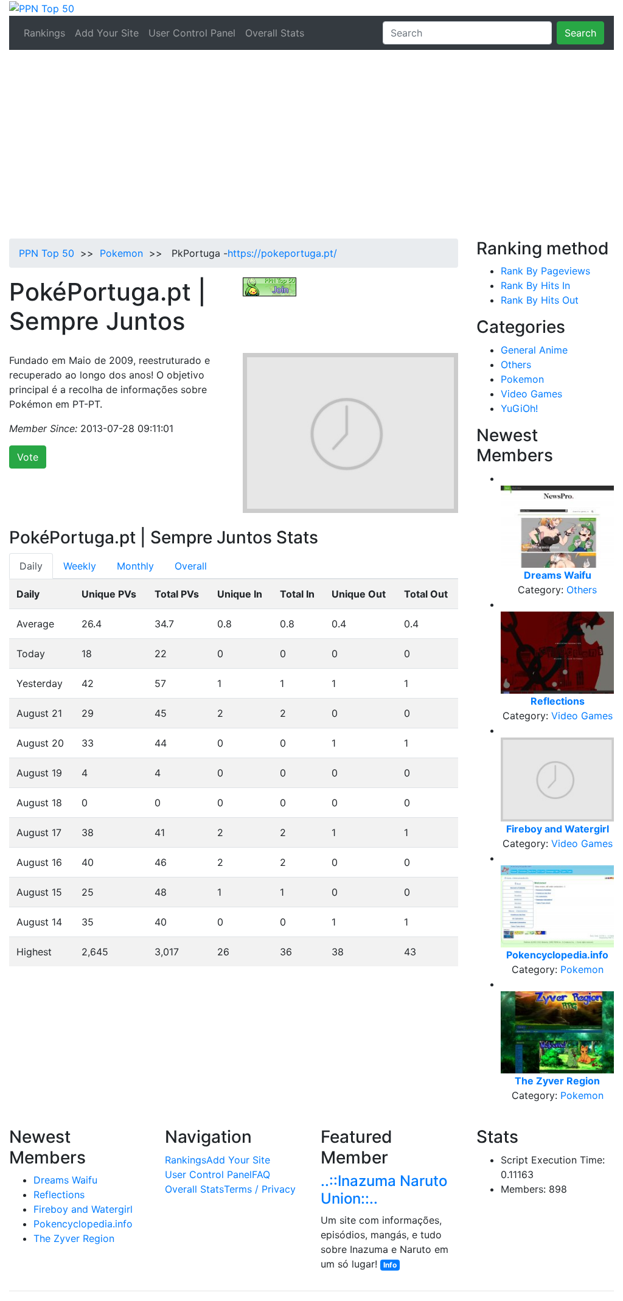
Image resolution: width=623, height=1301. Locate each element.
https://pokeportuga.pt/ (282, 253)
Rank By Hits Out (540, 300)
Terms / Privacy (260, 1189)
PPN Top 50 (46, 253)
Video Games (531, 394)
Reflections (59, 1194)
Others (516, 364)
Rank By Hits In (535, 285)
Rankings (44, 33)
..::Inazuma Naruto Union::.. (384, 1189)
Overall (191, 566)
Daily (31, 566)
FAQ (261, 1174)
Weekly (79, 566)
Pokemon (121, 253)
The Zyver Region (73, 1238)
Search (580, 33)
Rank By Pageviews (545, 271)
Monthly (135, 566)
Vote (27, 457)
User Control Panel (191, 33)
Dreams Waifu (65, 1180)
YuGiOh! (519, 408)
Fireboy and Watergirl (83, 1209)
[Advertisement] (311, 147)
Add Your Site (107, 33)
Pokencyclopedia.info (83, 1224)
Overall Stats (274, 33)
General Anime (534, 350)
